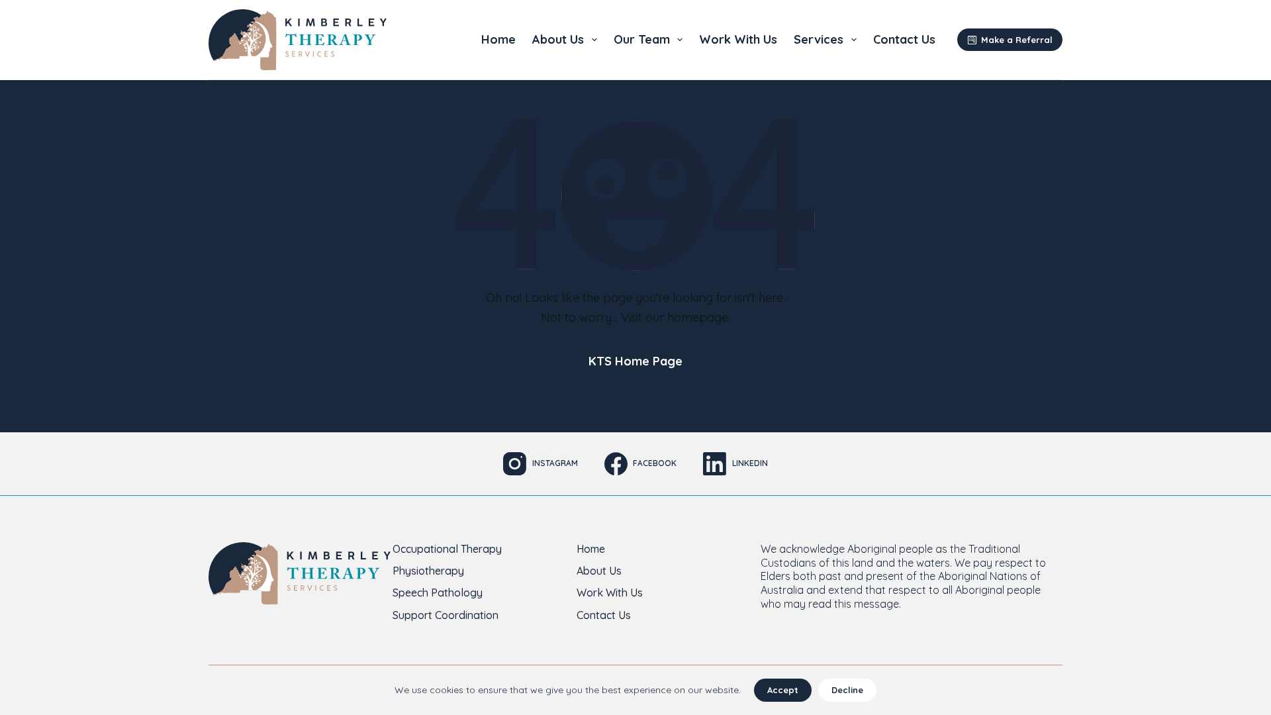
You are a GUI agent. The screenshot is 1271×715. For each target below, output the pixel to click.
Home (498, 39)
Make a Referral (1017, 39)
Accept (782, 690)
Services (818, 39)
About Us (558, 39)
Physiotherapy (428, 570)
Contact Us (904, 39)
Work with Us (738, 39)
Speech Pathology (438, 592)
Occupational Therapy (447, 548)
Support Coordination (445, 615)
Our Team (642, 39)
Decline (847, 690)
